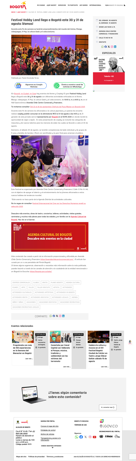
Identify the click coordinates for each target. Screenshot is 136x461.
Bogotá (55, 117)
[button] (50, 316)
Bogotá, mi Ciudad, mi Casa (25, 93)
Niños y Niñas (17, 302)
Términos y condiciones (54, 457)
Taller (31, 287)
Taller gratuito (43, 287)
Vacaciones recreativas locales (25, 307)
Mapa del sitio (21, 457)
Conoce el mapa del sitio (49, 426)
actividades (67, 287)
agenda (75, 297)
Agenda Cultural (73, 282)
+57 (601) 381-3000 (25, 432)
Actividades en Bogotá (66, 292)
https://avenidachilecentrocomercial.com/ (57, 259)
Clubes (36, 282)
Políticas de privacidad (36, 457)
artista (56, 287)
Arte (23, 287)
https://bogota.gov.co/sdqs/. (41, 271)
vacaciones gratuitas (48, 302)
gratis (44, 282)
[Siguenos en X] (85, 437)
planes (15, 287)
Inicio (13, 12)
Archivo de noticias (47, 434)
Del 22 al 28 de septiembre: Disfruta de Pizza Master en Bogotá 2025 (57, 107)
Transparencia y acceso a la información (51, 439)
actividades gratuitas (40, 297)
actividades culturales (22, 292)
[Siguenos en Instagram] (90, 437)
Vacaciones (31, 302)
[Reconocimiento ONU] (101, 436)
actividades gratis (19, 297)
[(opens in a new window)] (60, 316)
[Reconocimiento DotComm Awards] (109, 436)
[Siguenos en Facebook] (76, 437)
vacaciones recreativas (70, 302)
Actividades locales (60, 297)
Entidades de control (48, 430)
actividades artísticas (44, 292)
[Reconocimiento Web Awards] (117, 436)
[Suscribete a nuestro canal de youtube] (94, 437)
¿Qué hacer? (21, 12)
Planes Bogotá (57, 282)
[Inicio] (18, 5)
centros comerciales (21, 282)
